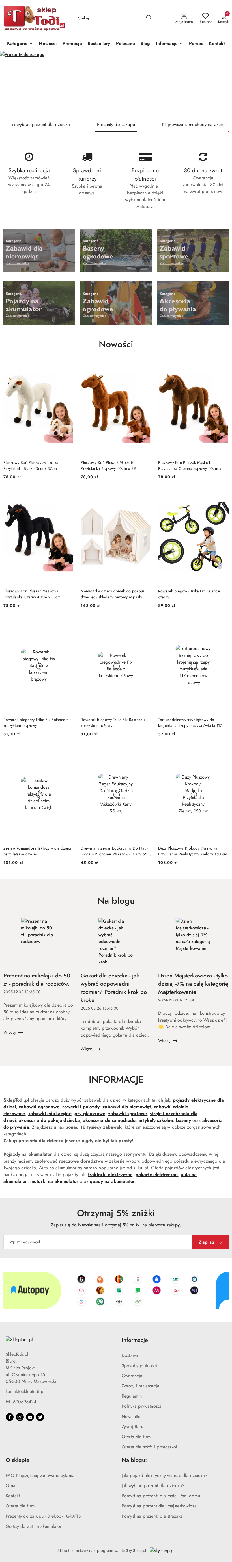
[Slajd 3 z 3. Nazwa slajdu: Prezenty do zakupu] (116, 84)
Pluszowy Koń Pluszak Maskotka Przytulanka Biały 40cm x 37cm (30, 465)
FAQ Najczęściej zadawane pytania (40, 1475)
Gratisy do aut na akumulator (33, 1526)
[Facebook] (10, 1417)
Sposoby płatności (139, 1365)
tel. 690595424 (21, 1401)
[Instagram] (20, 1417)
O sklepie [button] (17, 1460)
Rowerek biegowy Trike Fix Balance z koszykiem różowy (113, 722)
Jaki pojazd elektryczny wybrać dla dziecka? (164, 1475)
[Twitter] (40, 1417)
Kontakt (13, 1496)
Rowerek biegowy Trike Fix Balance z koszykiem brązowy (35, 722)
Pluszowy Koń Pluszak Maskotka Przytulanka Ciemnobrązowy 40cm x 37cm (189, 465)
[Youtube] (30, 1417)
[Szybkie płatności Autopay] (116, 1290)
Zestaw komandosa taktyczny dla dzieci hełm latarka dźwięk (37, 851)
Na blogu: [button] (134, 1460)
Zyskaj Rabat (134, 1426)
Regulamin (132, 1396)
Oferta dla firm (136, 1436)
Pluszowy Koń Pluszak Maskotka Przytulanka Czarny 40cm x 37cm (32, 593)
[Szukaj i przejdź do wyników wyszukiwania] (149, 18)
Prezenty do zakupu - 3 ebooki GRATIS (43, 1516)
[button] (170, 44)
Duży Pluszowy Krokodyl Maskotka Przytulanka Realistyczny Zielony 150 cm (192, 851)
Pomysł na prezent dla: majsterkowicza (159, 1506)
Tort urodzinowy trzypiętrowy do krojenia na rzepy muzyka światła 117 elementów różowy (190, 722)
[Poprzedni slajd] (12, 84)
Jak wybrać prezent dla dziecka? (153, 1485)
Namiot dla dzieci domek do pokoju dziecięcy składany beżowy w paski (112, 593)
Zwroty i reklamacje (140, 1386)
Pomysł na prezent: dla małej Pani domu (161, 1496)
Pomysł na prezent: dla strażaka (152, 1516)
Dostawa (130, 1355)
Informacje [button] (135, 1340)
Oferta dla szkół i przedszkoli (150, 1447)
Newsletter (132, 1416)
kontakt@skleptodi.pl (25, 1391)
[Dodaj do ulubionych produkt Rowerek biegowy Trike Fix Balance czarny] (222, 496)
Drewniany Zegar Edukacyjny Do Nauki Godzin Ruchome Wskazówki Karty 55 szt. (115, 851)
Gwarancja (132, 1375)
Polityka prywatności (141, 1406)
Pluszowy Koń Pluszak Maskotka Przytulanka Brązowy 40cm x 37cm (111, 465)
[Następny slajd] (219, 84)
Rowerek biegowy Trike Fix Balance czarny (189, 593)
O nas (11, 1485)
